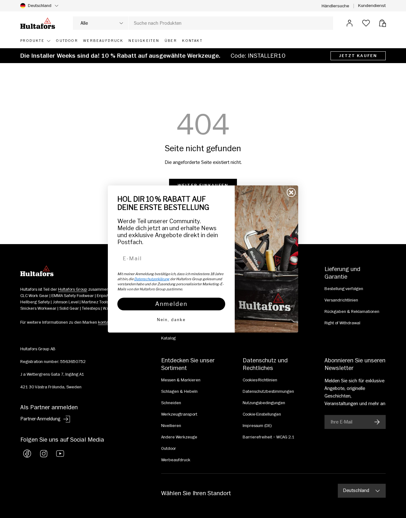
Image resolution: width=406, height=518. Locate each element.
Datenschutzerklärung (151, 279)
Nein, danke (171, 319)
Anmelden (171, 304)
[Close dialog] (291, 192)
